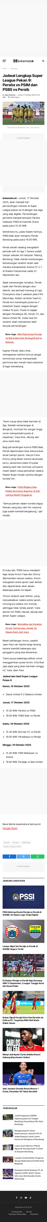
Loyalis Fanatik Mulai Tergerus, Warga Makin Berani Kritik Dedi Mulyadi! (29, 1161)
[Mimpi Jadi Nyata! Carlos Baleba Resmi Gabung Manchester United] (23, 1039)
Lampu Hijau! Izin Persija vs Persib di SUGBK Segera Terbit (20, 947)
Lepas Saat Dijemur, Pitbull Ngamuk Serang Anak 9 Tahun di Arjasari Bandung (28, 1149)
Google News (10, 828)
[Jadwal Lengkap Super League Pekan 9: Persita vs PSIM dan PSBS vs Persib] (23, 113)
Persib (6, 842)
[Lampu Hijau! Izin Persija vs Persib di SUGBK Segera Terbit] (23, 931)
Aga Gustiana (10, 95)
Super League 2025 (12, 846)
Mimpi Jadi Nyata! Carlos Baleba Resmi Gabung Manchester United (21, 1056)
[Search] (43, 61)
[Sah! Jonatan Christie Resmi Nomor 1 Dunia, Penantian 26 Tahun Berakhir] (23, 1073)
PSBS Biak (26, 842)
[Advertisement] (23, 27)
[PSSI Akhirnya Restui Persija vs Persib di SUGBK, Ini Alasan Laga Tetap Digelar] (23, 897)
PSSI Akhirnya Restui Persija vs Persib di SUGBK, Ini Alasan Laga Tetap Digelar (22, 913)
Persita (16, 842)
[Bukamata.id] (24, 61)
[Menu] (4, 61)
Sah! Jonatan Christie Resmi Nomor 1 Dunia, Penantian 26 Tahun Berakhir (21, 1090)
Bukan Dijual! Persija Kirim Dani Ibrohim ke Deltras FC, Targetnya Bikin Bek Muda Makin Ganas (23, 1020)
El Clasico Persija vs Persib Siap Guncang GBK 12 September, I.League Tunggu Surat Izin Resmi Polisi (23, 983)
